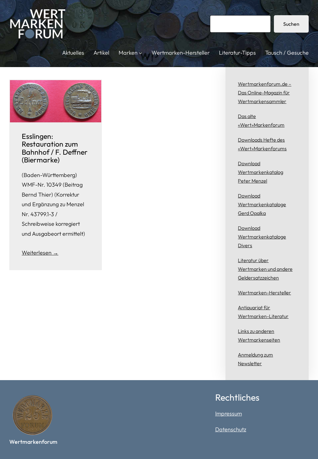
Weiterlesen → (40, 252)
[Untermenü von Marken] (140, 53)
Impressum (228, 413)
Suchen (291, 24)
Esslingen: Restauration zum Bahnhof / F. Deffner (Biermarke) (55, 148)
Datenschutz (230, 429)
